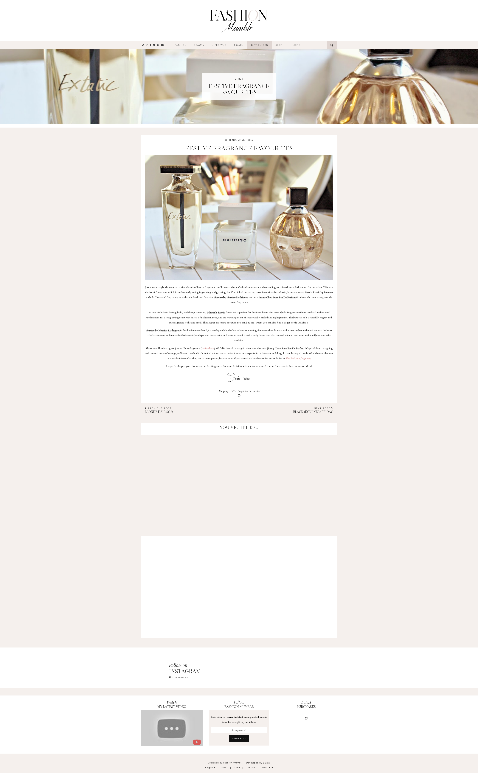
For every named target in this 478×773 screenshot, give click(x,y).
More (296, 45)
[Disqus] (239, 482)
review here (208, 348)
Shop (279, 45)
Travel (239, 45)
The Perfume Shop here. (298, 358)
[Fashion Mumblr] (238, 21)
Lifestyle (219, 45)
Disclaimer (267, 767)
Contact (250, 767)
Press (237, 767)
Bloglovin (210, 767)
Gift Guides (259, 45)
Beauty (199, 45)
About (224, 767)
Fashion (181, 45)
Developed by (258, 762)
